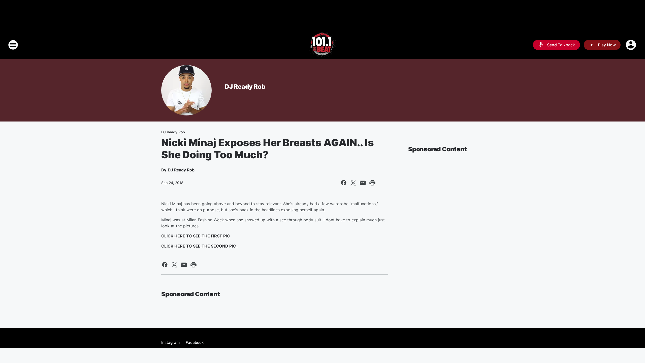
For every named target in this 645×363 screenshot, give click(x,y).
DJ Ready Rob (245, 86)
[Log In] (631, 45)
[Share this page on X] (353, 182)
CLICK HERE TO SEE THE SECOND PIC (199, 246)
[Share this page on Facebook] (343, 182)
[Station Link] (322, 45)
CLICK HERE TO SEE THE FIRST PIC (195, 235)
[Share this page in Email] (362, 182)
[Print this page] (372, 182)
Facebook (195, 342)
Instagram (170, 342)
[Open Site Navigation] (13, 45)
